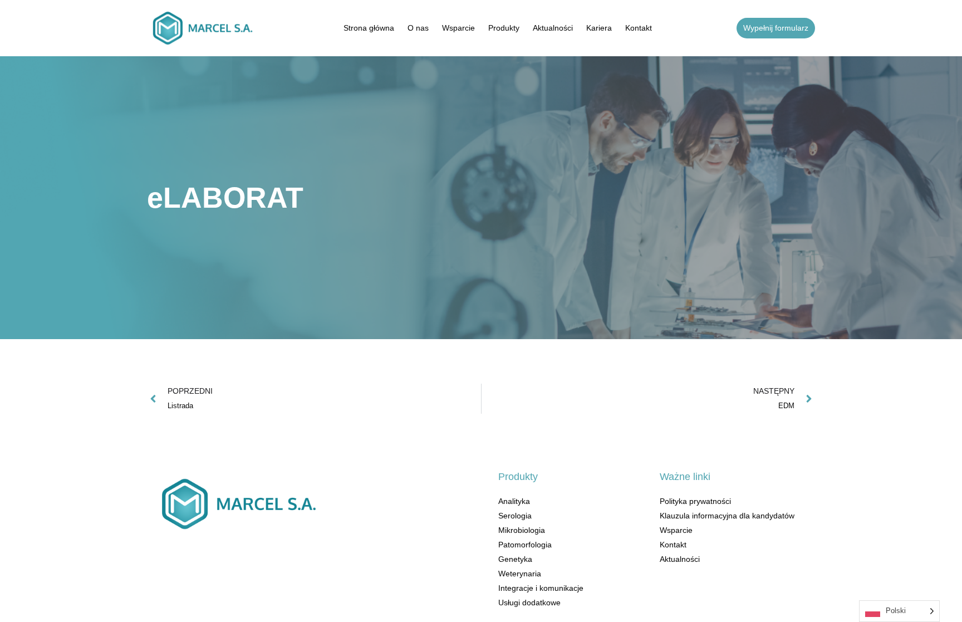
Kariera (599, 27)
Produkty (503, 27)
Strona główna (368, 27)
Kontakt (638, 27)
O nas (418, 27)
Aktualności (553, 27)
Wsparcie (458, 27)
